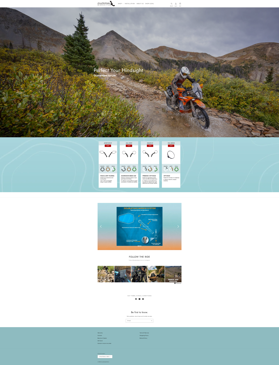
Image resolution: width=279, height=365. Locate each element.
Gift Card (100, 340)
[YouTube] (143, 299)
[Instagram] (139, 299)
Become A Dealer (102, 338)
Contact (100, 335)
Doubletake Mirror (105, 361)
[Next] (179, 274)
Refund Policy (143, 338)
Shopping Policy (144, 335)
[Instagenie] (177, 283)
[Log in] (175, 3)
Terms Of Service (144, 333)
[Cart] (180, 3)
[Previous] (99, 274)
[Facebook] (136, 299)
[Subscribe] (151, 321)
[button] (120, 3)
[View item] (108, 164)
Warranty (100, 333)
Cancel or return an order (104, 343)
